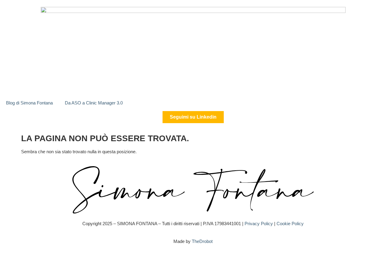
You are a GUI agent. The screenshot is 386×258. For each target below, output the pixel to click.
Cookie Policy (290, 223)
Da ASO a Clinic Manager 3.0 (94, 102)
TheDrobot (202, 241)
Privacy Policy (259, 223)
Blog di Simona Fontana (29, 102)
